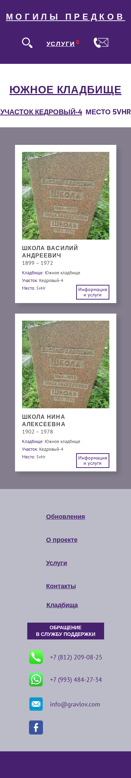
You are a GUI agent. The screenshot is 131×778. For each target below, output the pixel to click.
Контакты (61, 586)
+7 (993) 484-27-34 (76, 680)
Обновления (65, 516)
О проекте (62, 540)
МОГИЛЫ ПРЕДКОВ (65, 16)
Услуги (56, 563)
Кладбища (62, 605)
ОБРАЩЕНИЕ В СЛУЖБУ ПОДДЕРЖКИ (65, 631)
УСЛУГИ (60, 44)
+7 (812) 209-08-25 (76, 657)
